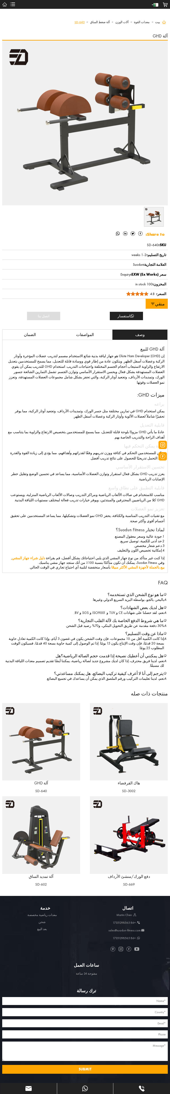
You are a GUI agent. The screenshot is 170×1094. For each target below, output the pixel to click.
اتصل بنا (43, 316)
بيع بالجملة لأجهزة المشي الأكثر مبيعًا (137, 567)
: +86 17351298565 (125, 923)
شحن (42, 922)
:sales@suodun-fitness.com (124, 930)
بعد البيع (42, 929)
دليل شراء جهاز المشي (28, 558)
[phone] (141, 1088)
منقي (160, 304)
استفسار (124, 316)
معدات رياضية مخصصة (42, 915)
